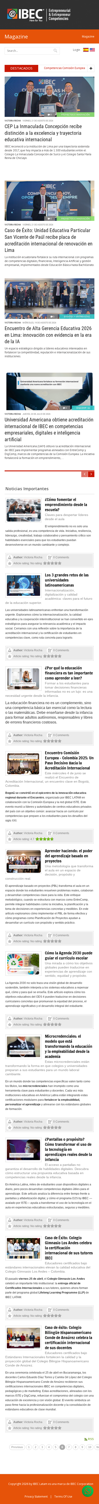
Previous (17, 1447)
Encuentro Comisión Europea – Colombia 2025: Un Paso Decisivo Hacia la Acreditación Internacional (69, 760)
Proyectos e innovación (75, 114)
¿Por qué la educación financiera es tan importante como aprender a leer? (69, 673)
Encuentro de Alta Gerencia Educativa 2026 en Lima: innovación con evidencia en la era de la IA (48, 335)
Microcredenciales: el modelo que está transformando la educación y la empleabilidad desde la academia (68, 1046)
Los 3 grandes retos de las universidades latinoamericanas (67, 580)
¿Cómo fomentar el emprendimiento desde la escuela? (66, 504)
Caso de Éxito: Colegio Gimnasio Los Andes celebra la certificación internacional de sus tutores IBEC (69, 1248)
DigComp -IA (83, 407)
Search (55, 50)
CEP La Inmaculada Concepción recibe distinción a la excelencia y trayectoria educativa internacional (43, 133)
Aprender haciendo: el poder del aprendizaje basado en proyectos (69, 856)
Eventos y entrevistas (77, 316)
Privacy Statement (36, 1496)
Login (76, 50)
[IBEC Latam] (40, 15)
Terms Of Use (63, 1496)
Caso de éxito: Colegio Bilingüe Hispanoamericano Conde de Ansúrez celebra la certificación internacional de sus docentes (68, 1337)
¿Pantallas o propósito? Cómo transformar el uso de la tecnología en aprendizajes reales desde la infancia (68, 1149)
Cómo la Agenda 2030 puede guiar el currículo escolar (68, 955)
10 (89, 1447)
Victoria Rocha (13, 120)
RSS (91, 1439)
